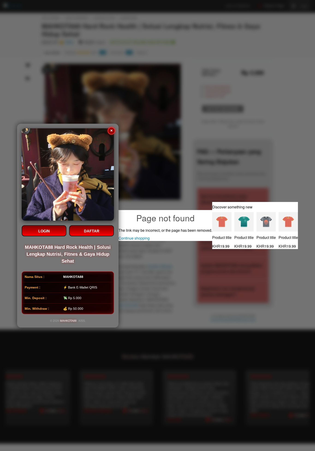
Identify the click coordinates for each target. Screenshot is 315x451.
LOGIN (44, 231)
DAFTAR (91, 231)
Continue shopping (134, 238)
